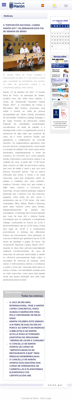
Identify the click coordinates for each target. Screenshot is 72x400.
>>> (60, 23)
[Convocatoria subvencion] (59, 125)
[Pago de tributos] (59, 90)
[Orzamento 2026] (59, 95)
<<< (54, 21)
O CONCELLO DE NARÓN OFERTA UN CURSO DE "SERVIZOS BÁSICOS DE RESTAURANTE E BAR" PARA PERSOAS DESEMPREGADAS (24, 350)
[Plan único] (59, 114)
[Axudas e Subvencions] (59, 80)
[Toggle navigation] (4, 4)
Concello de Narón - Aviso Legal (36, 398)
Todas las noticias (32, 295)
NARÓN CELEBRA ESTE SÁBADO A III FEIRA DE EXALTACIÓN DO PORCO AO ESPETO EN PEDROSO (27, 324)
